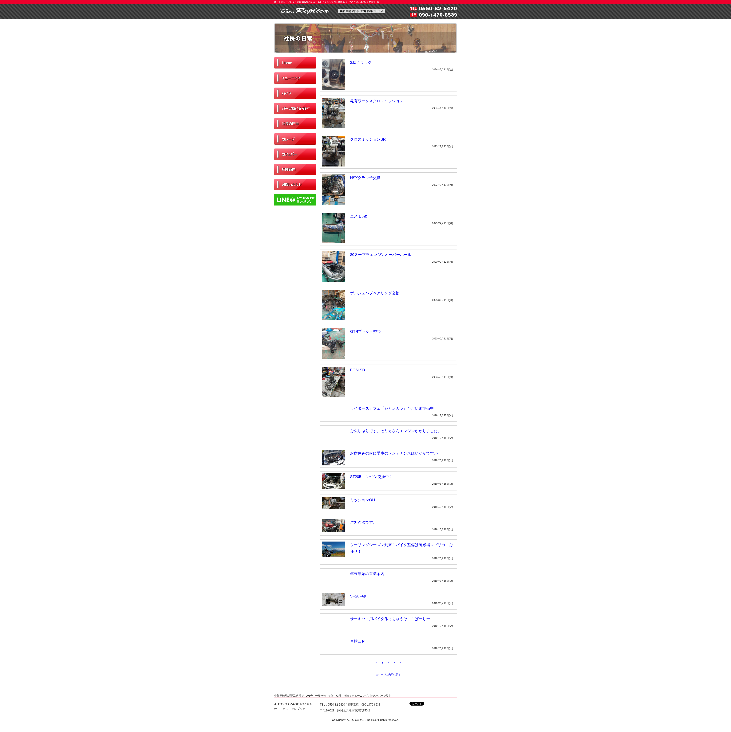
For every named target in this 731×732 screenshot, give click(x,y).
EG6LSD (357, 370)
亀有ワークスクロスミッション (376, 101)
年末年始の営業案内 (367, 574)
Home (295, 63)
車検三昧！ (359, 641)
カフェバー (295, 154)
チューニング (295, 78)
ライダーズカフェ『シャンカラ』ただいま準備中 (392, 408)
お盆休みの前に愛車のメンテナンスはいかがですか (394, 453)
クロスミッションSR (368, 139)
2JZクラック (361, 62)
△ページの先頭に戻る (388, 674)
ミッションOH (362, 500)
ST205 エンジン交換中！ (371, 477)
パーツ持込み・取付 (295, 108)
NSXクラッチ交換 (365, 178)
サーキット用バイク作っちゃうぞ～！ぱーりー (390, 619)
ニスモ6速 (358, 216)
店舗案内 (295, 169)
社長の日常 (295, 123)
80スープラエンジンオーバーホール (380, 254)
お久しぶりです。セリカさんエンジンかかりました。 (395, 431)
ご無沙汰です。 (363, 522)
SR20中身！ (360, 596)
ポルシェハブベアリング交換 (375, 293)
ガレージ (295, 139)
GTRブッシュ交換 (365, 331)
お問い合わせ (295, 184)
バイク (295, 93)
